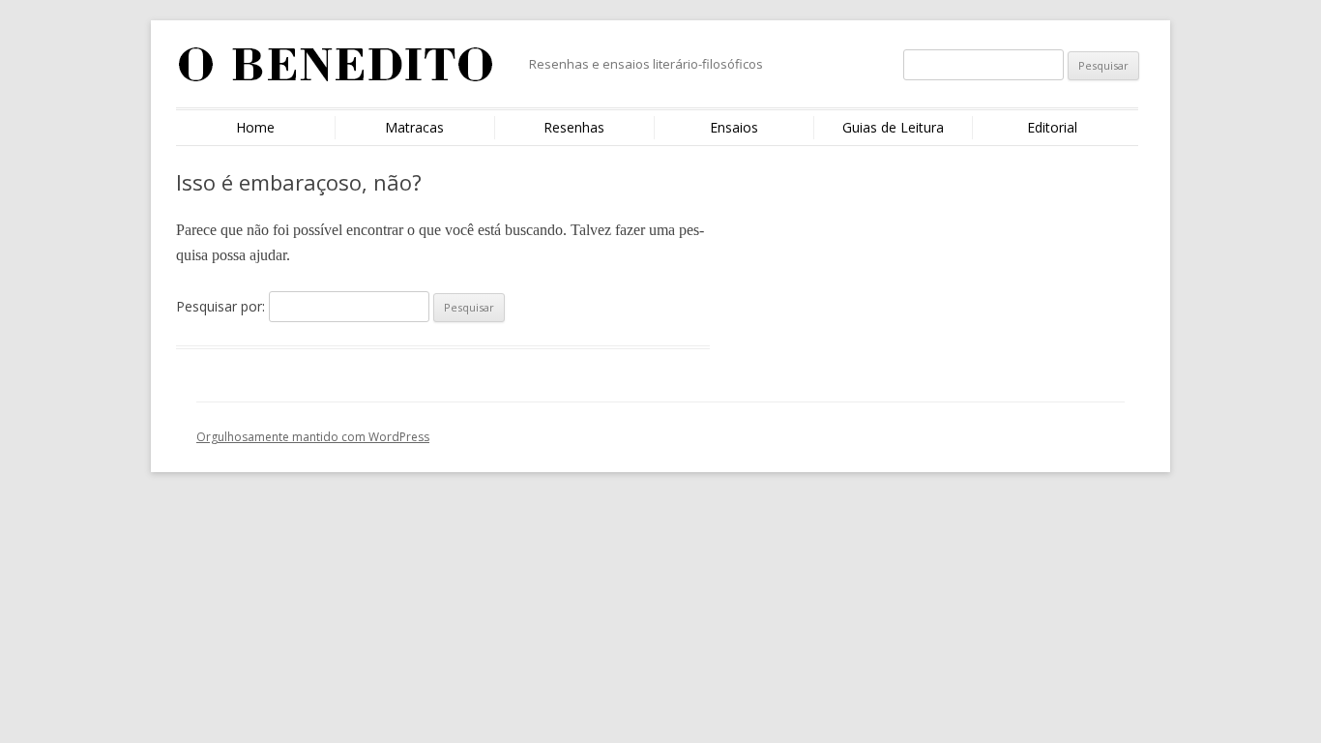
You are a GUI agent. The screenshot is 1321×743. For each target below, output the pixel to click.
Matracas (414, 127)
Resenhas (573, 127)
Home (255, 127)
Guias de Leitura (893, 127)
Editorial (1052, 127)
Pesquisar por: (220, 306)
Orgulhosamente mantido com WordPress (312, 437)
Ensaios (734, 127)
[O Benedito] (336, 72)
